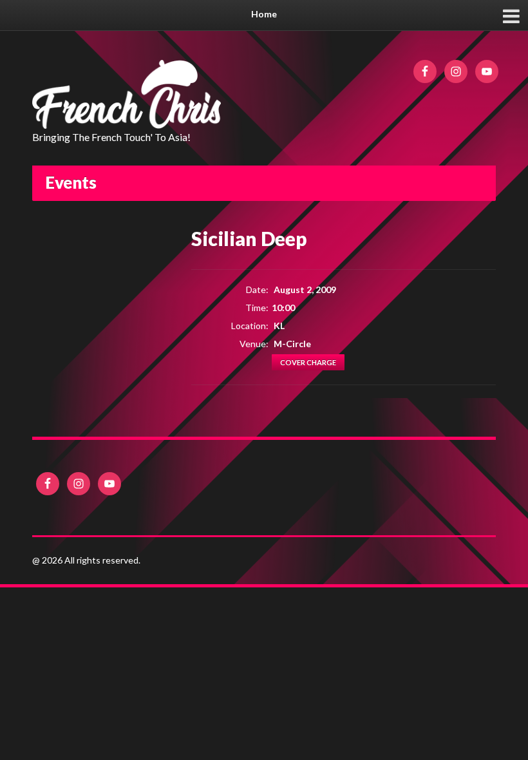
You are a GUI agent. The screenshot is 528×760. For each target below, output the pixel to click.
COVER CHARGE (308, 362)
